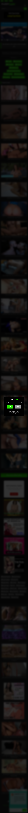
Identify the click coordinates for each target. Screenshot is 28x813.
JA (10, 406)
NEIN (18, 406)
